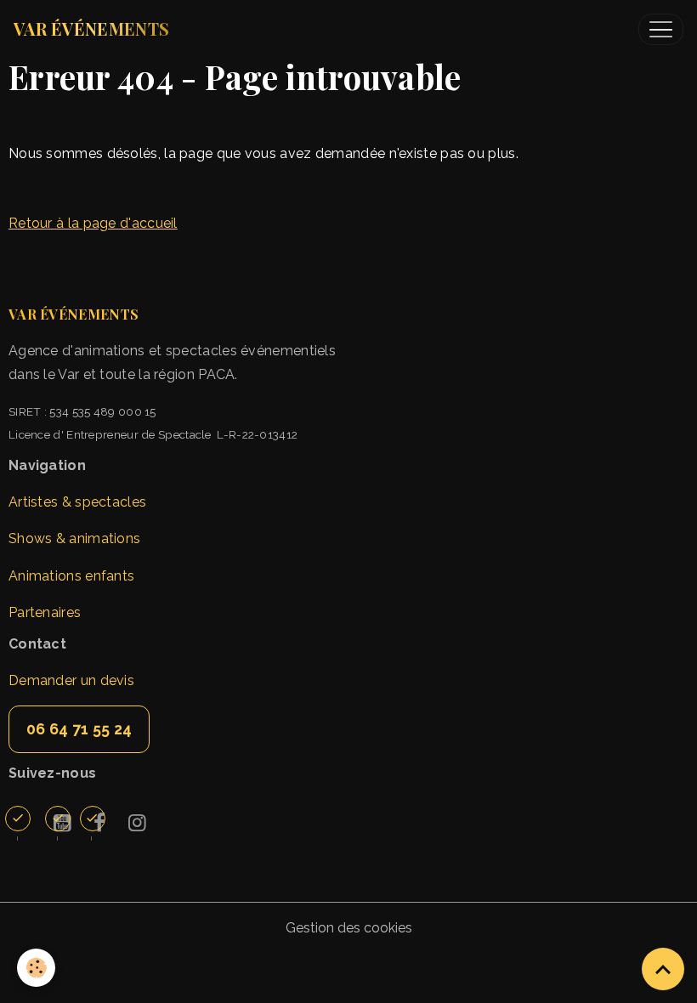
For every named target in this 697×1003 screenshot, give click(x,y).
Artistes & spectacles (77, 502)
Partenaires (44, 612)
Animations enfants (71, 576)
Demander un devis (71, 680)
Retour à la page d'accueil (93, 223)
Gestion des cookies (349, 928)
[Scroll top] (663, 969)
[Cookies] (36, 968)
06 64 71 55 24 (79, 729)
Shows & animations (74, 538)
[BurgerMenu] (660, 29)
